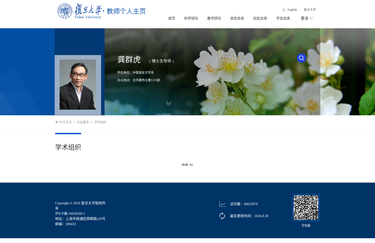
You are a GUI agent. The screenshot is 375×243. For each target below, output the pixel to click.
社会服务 (83, 122)
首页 (171, 18)
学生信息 (283, 18)
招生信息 (260, 18)
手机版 (306, 225)
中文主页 (65, 122)
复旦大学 (310, 9)
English (292, 9)
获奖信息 (237, 18)
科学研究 (191, 18)
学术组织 (100, 122)
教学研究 (214, 18)
